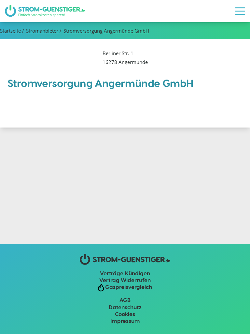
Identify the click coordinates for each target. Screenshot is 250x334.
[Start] (45, 11)
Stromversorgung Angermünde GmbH (106, 30)
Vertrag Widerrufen (125, 280)
